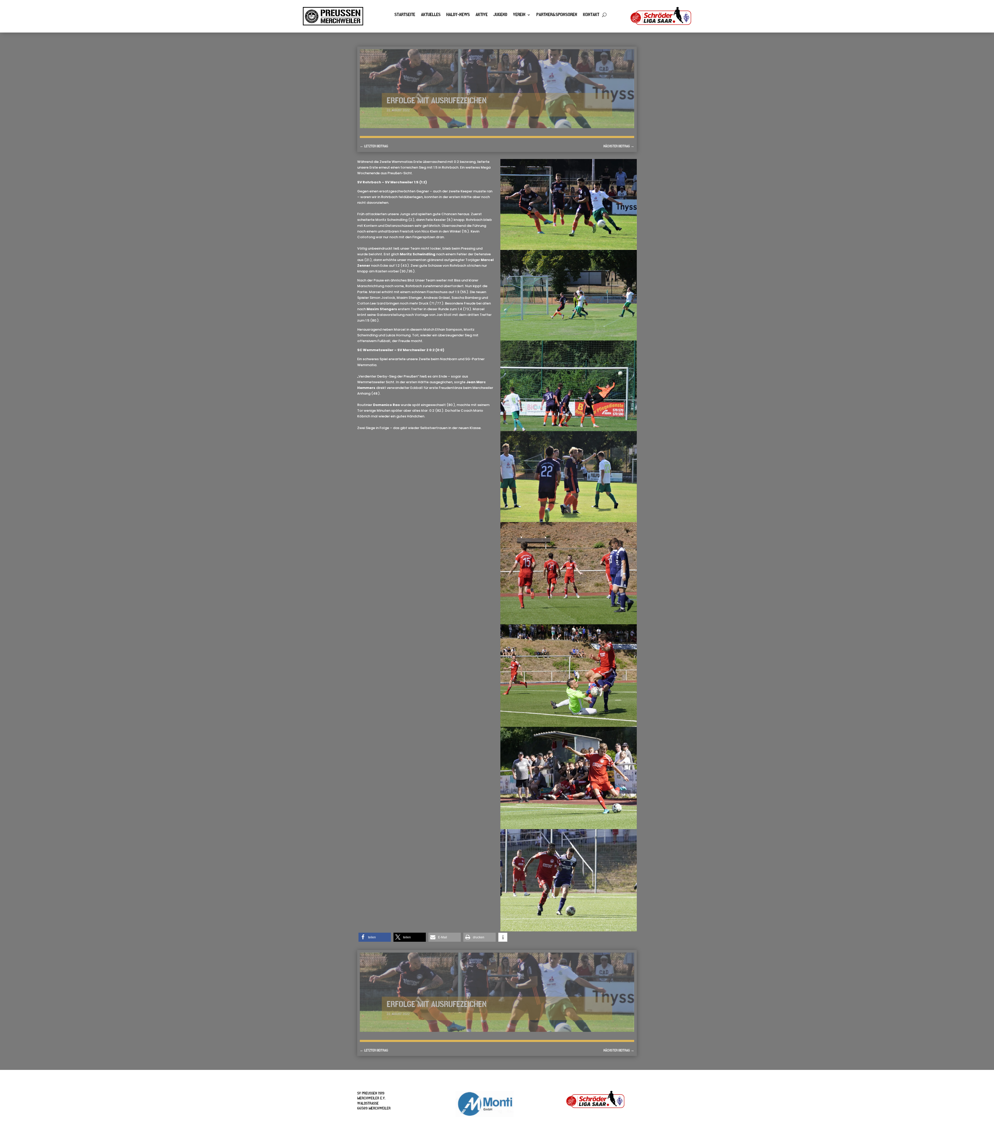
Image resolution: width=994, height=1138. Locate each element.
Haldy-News (458, 15)
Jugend (500, 15)
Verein (519, 15)
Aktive (482, 15)
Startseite (404, 15)
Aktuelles (431, 15)
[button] (375, 937)
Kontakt (591, 15)
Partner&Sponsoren (556, 15)
